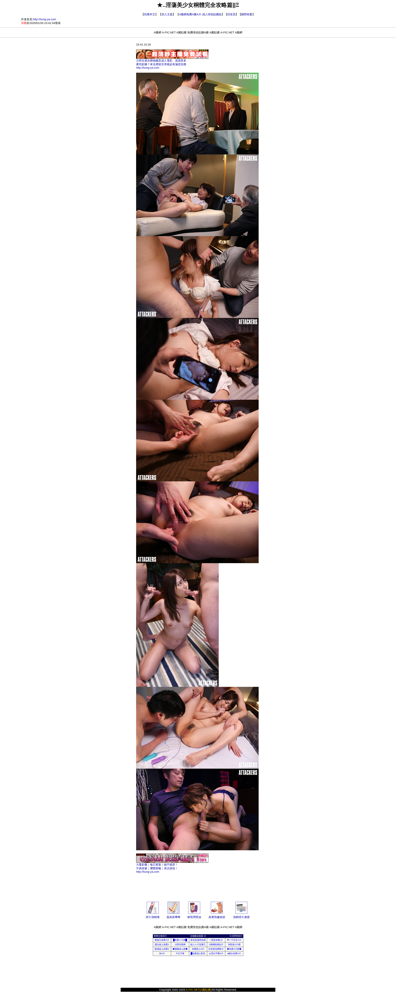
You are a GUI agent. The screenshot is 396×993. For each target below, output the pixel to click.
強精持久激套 (241, 917)
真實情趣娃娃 (217, 917)
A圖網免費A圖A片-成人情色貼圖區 (200, 14)
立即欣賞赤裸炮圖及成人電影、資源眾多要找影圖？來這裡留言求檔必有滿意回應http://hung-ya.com (161, 64)
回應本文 (149, 14)
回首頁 (231, 14)
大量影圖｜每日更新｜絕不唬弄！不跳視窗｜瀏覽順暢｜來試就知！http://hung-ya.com (157, 868)
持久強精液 (153, 917)
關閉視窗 (246, 14)
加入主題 (167, 14)
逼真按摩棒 (173, 917)
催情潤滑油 (194, 917)
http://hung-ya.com (44, 19)
